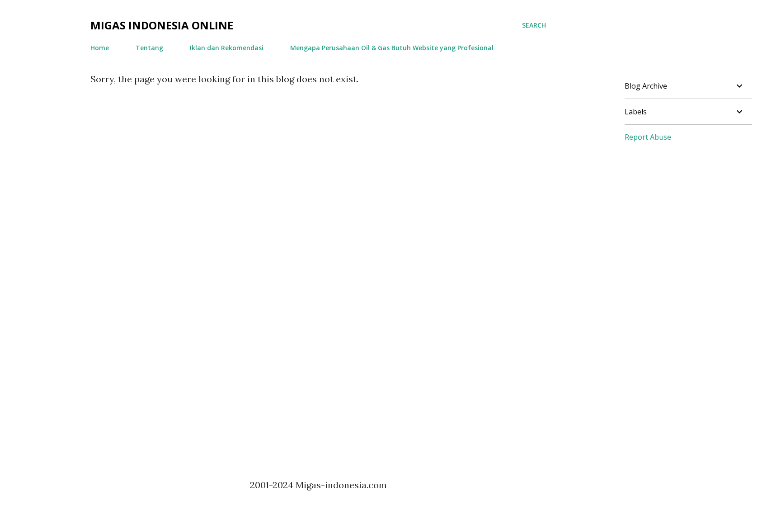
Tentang (149, 47)
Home (99, 47)
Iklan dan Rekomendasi (226, 47)
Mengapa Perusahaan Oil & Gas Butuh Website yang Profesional (392, 47)
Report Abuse (648, 137)
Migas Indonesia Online (161, 25)
